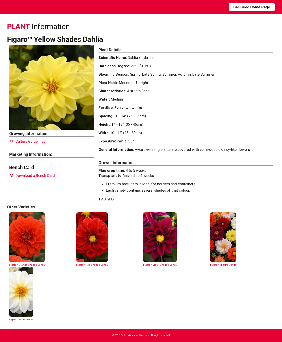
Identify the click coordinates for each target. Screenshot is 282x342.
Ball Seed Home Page (251, 7)
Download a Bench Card (35, 175)
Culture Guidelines (30, 141)
